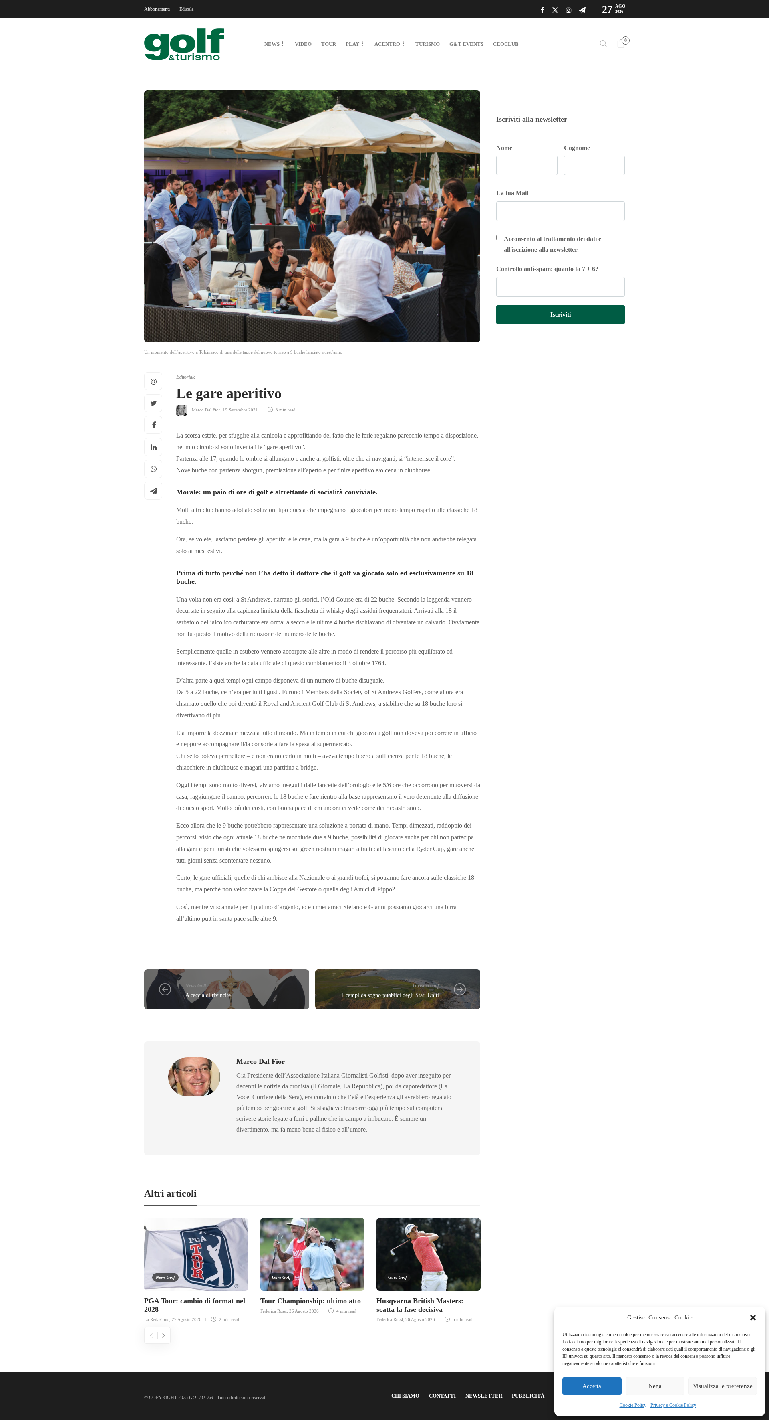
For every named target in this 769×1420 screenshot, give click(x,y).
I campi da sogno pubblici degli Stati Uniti (390, 995)
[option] (196, 1269)
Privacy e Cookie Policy (673, 1405)
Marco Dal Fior (206, 409)
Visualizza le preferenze (723, 1386)
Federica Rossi (273, 1311)
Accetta (591, 1386)
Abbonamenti (157, 9)
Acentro (387, 44)
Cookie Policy (633, 1405)
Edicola (186, 9)
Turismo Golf (425, 986)
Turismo (427, 44)
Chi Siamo (405, 1396)
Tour (328, 44)
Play (352, 44)
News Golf (195, 986)
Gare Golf (281, 1277)
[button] (753, 1318)
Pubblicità (528, 1396)
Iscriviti (560, 314)
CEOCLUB (506, 44)
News (272, 44)
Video (303, 44)
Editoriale (185, 377)
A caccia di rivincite (208, 995)
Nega (655, 1386)
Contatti (442, 1396)
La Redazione (156, 1319)
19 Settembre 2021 (240, 409)
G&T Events (466, 44)
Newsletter (483, 1396)
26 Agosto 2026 (304, 1311)
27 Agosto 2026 (186, 1319)
